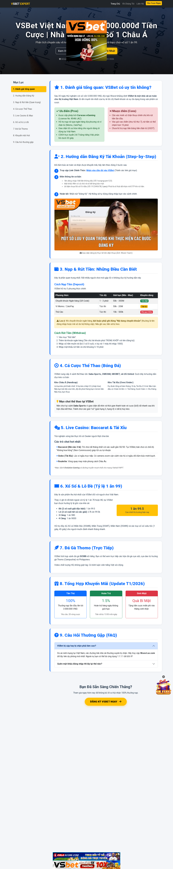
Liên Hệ (140, 3)
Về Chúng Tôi (128, 3)
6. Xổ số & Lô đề (21, 122)
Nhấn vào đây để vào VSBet (100, 170)
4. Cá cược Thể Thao (22, 109)
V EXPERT (20, 3)
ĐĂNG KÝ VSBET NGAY (104, 701)
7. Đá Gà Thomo (20, 129)
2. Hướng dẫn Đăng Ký (23, 95)
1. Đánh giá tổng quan (24, 89)
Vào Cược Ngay (154, 3)
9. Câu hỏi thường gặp (23, 142)
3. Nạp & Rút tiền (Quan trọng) (27, 102)
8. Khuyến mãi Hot (21, 135)
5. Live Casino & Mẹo (23, 115)
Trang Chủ (115, 3)
